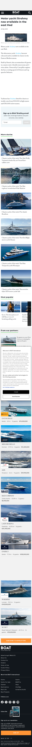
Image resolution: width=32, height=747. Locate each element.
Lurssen (4, 602)
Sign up (16, 733)
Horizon (4, 447)
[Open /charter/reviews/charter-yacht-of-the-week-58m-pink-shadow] (16, 175)
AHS (3, 470)
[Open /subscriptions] (13, 712)
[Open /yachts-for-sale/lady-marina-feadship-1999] (16, 513)
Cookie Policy (5, 668)
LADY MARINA (8, 524)
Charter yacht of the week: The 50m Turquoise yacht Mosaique (13, 264)
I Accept (16, 392)
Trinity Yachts (6, 498)
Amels (4, 421)
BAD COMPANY (8, 496)
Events (18, 679)
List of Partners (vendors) (8, 387)
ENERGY (5, 552)
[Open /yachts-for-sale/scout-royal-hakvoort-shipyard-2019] (16, 616)
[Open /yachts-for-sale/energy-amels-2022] (16, 541)
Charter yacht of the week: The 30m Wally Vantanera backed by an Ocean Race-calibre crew (16, 160)
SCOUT (5, 627)
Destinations (5, 687)
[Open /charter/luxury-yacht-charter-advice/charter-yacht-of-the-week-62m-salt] (16, 278)
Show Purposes (16, 396)
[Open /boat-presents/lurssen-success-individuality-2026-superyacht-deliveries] (8, 339)
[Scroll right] (29, 313)
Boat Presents (5, 692)
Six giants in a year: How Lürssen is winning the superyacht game (24, 339)
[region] (16, 373)
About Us (4, 658)
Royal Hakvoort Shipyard (9, 630)
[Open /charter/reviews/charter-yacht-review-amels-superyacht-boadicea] (16, 201)
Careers (3, 663)
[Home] (16, 13)
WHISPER (6, 599)
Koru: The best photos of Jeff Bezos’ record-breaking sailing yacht (10, 317)
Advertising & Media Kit (8, 655)
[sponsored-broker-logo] (4, 416)
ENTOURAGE (7, 418)
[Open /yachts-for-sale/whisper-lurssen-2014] (16, 588)
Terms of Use (5, 665)
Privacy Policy (5, 670)
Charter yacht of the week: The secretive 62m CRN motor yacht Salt (15, 290)
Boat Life (4, 689)
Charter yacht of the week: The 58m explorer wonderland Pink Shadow (13, 187)
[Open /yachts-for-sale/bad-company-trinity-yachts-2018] (16, 485)
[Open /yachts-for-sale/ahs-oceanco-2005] (16, 459)
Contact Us (4, 660)
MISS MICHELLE (8, 444)
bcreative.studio (21, 689)
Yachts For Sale (5, 682)
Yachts (3, 679)
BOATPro (18, 682)
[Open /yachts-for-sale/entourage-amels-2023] (16, 408)
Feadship (5, 526)
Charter (3, 684)
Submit (26, 122)
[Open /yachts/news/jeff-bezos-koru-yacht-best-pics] (10, 306)
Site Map (18, 687)
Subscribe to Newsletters (16, 640)
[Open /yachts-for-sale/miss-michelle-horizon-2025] (16, 433)
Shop (17, 684)
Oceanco (5, 473)
